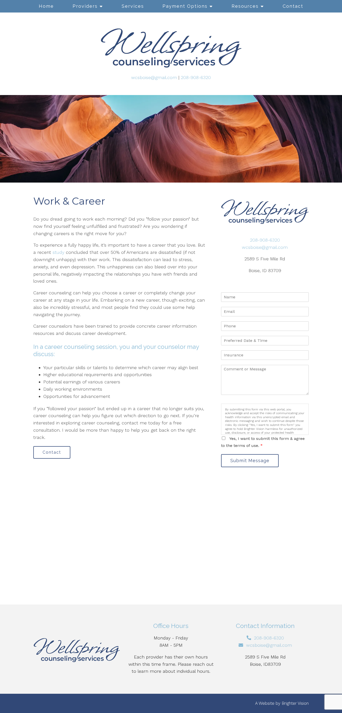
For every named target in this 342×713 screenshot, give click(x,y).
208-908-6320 (196, 77)
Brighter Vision (295, 703)
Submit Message (249, 460)
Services (133, 6)
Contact (293, 6)
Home (46, 6)
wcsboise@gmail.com (154, 77)
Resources (245, 6)
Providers (85, 6)
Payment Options (185, 6)
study (58, 252)
